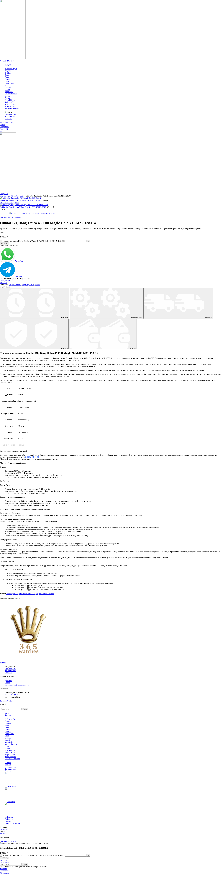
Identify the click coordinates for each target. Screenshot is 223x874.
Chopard (8, 81)
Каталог (3, 663)
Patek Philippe (10, 100)
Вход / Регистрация (12, 823)
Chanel (7, 79)
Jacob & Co (9, 92)
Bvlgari (7, 75)
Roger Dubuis (10, 104)
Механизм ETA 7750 (27, 594)
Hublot (7, 90)
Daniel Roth (9, 83)
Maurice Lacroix (11, 94)
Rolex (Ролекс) (10, 106)
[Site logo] (13, 59)
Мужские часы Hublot (45, 594)
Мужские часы (15, 285)
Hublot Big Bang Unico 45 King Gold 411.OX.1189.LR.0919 (23, 207)
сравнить (8, 821)
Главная (3, 196)
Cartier (7, 77)
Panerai (7, 98)
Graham (8, 88)
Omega (7, 96)
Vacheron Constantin (12, 108)
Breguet (7, 71)
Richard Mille (10, 102)
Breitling (8, 73)
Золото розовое (12, 594)
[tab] (34, 303)
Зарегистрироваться (8, 841)
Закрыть (3, 829)
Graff (7, 85)
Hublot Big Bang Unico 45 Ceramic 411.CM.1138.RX (20, 200)
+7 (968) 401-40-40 (7, 61)
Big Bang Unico (18, 196)
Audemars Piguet (11, 69)
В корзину (4, 243)
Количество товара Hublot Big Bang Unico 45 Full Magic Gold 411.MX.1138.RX (34, 241)
